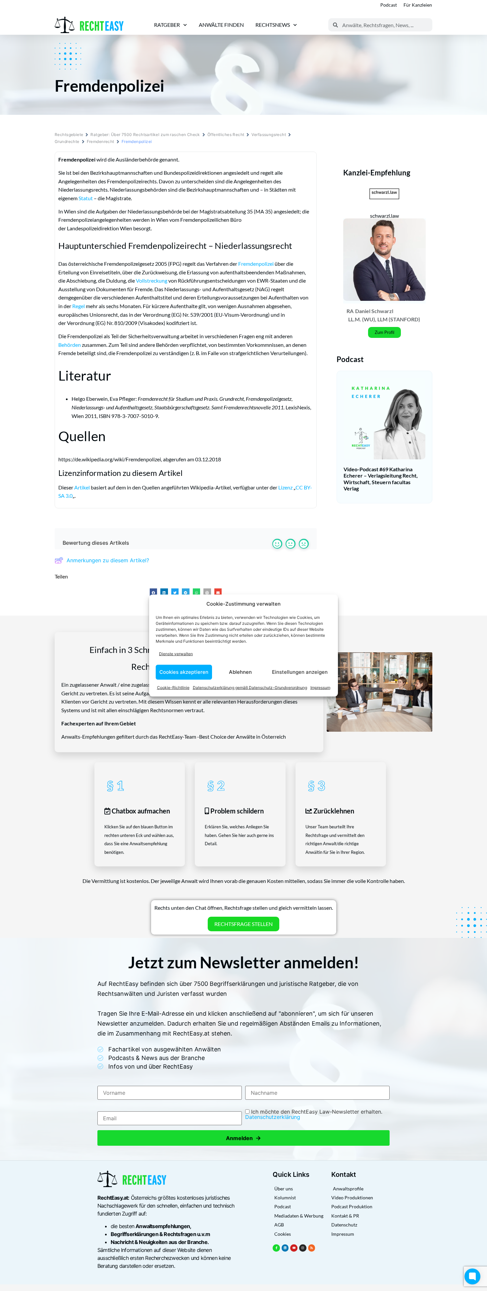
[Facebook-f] (276, 1248)
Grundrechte (67, 141)
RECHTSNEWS (272, 25)
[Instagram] (302, 1248)
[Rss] (311, 1248)
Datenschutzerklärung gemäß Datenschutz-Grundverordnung (250, 687)
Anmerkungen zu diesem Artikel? (108, 560)
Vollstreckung (151, 280)
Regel (78, 306)
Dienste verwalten (176, 653)
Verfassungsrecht (268, 134)
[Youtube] (294, 1248)
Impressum (320, 687)
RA (350, 311)
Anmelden (243, 1137)
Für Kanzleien (418, 5)
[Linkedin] (285, 1248)
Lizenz (285, 487)
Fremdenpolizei (256, 263)
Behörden (69, 345)
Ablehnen (240, 672)
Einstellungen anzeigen (300, 672)
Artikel (82, 487)
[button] (153, 592)
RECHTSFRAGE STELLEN (243, 924)
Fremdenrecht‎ (100, 141)
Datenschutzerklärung (272, 1117)
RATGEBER (167, 25)
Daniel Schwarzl (374, 311)
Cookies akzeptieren (183, 672)
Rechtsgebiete (69, 134)
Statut (86, 198)
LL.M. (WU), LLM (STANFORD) (384, 319)
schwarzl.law (384, 215)
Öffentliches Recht (225, 134)
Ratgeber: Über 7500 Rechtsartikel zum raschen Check (145, 134)
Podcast (388, 5)
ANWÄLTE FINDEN (221, 25)
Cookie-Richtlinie (173, 687)
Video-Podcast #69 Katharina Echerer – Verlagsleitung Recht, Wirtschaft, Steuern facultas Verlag (381, 478)
